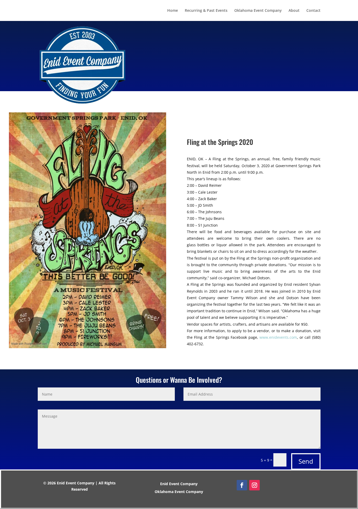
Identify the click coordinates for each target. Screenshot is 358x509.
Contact (313, 11)
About (294, 11)
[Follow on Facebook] (242, 485)
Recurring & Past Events (206, 11)
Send (306, 461)
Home (172, 11)
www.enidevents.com (278, 337)
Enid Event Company (179, 484)
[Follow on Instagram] (254, 485)
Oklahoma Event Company (258, 11)
